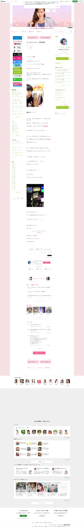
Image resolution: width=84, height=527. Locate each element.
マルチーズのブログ (58, 95)
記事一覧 (24, 31)
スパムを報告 (35, 526)
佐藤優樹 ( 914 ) (15, 130)
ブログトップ (15, 31)
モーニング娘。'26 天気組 (63, 47)
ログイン (80, 1)
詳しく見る (42, 515)
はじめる (23, 515)
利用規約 (46, 526)
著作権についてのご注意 (61, 113)
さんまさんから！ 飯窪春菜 (36, 42)
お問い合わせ (41, 526)
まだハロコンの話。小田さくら (17, 106)
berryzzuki (31, 326)
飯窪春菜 (30, 47)
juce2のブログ (57, 99)
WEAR (39, 232)
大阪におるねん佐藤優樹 (45, 37)
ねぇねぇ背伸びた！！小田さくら (17, 104)
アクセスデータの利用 (52, 526)
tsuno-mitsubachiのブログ (60, 97)
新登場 (19, 427)
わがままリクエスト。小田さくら (17, 108)
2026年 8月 (17, 141)
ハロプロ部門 (63, 51)
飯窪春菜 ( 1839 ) (15, 125)
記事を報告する (49, 257)
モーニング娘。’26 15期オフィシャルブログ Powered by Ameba (63, 73)
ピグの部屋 (67, 53)
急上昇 (23, 427)
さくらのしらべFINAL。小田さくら (17, 97)
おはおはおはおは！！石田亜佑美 (34, 37)
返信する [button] (49, 326)
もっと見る (39, 300)
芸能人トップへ (42, 461)
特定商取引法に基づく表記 (62, 526)
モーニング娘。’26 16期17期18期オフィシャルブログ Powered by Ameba (63, 70)
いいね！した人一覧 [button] (43, 252)
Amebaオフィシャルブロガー (64, 49)
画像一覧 (32, 31)
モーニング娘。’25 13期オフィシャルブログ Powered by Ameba (63, 76)
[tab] (16, 427)
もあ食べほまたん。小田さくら (17, 113)
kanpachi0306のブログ (59, 93)
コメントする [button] (40, 249)
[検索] (71, 31)
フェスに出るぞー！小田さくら (17, 101)
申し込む (60, 515)
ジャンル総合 (27, 427)
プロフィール (61, 53)
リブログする (48, 249)
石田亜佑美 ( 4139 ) (15, 128)
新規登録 (75, 1)
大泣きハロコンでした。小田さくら (17, 111)
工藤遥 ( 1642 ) (14, 126)
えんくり (31, 345)
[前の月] (15, 141)
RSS (57, 112)
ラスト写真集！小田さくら (16, 99)
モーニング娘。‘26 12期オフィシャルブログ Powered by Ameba (63, 79)
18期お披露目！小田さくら (16, 91)
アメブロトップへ (42, 502)
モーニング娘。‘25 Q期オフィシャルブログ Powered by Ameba (63, 82)
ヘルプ (69, 526)
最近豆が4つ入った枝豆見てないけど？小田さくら (17, 94)
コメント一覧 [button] (50, 252)
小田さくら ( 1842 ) (15, 132)
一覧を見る (64, 85)
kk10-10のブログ (58, 92)
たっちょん (31, 332)
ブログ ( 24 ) (14, 123)
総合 (16, 427)
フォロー (46, 262)
